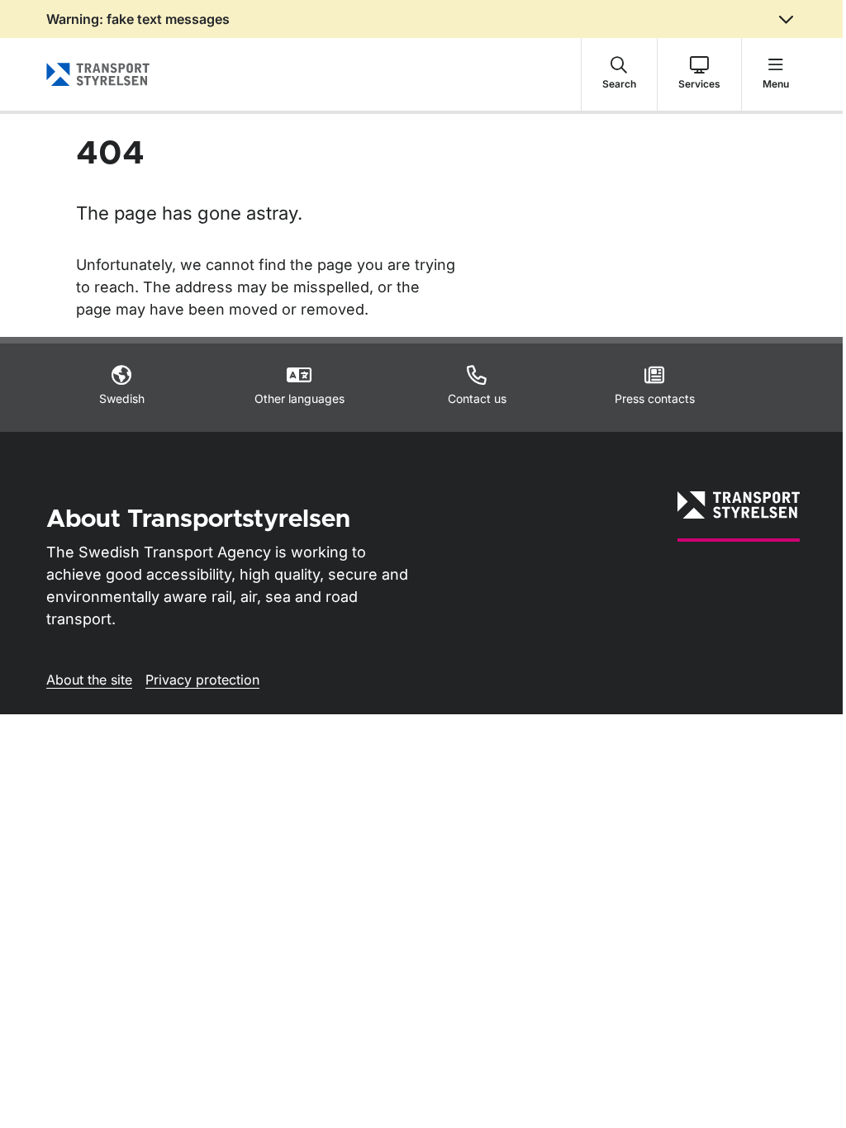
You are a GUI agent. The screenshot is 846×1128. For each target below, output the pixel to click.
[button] (619, 74)
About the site (89, 679)
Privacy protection (202, 679)
